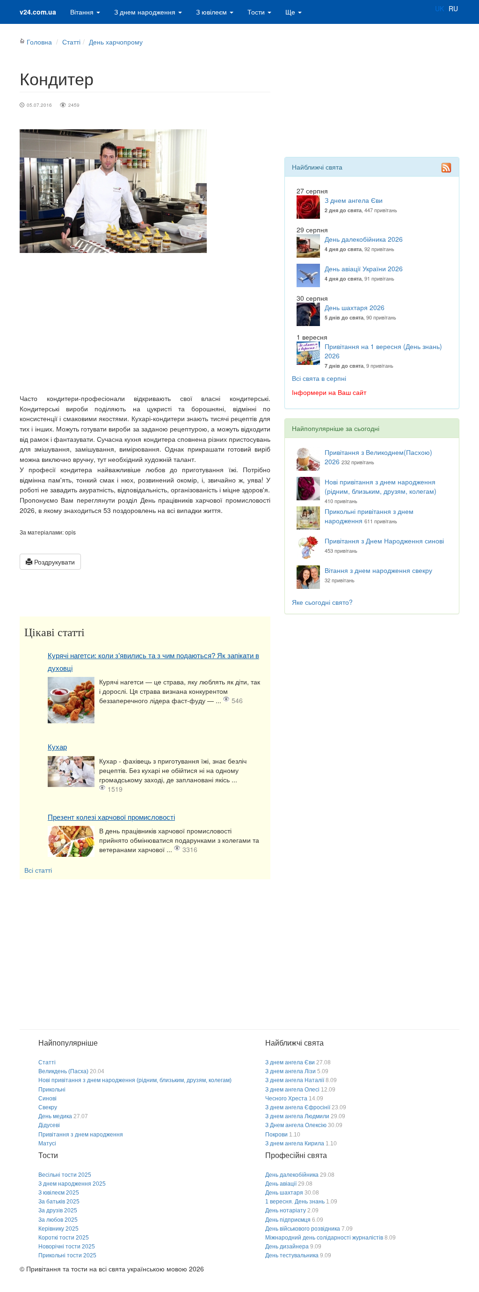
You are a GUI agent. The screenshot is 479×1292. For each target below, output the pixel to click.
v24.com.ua (38, 11)
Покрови (276, 1134)
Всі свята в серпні (319, 378)
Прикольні (51, 1089)
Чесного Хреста (286, 1098)
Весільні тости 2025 (64, 1175)
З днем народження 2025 (72, 1184)
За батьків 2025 (59, 1201)
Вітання (82, 11)
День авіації (281, 1184)
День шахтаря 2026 (355, 307)
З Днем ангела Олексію (296, 1125)
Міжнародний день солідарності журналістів (324, 1237)
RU (453, 8)
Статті (71, 41)
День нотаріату (285, 1210)
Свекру (47, 1107)
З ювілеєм (212, 11)
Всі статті (38, 870)
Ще (291, 11)
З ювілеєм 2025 (58, 1192)
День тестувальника (292, 1255)
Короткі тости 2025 (63, 1237)
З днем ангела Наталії (294, 1080)
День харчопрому (116, 41)
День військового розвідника (302, 1228)
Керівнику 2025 (58, 1228)
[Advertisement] (145, 323)
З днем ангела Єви (354, 200)
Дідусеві (49, 1125)
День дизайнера (287, 1246)
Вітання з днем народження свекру (378, 570)
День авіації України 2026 (364, 268)
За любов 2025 (58, 1220)
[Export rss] (446, 167)
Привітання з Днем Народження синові (384, 540)
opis (70, 532)
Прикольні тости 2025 (67, 1255)
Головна (39, 41)
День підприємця (288, 1220)
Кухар (57, 747)
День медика (55, 1116)
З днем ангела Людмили (297, 1116)
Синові (47, 1098)
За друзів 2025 (57, 1210)
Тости (257, 11)
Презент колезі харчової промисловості (111, 817)
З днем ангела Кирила (294, 1143)
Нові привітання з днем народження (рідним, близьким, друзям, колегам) (380, 486)
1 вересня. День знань (295, 1201)
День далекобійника (292, 1175)
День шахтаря (284, 1192)
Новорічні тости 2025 (66, 1246)
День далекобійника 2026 (364, 239)
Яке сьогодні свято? (322, 602)
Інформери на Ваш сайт (329, 392)
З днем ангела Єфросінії (297, 1107)
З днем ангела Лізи (290, 1071)
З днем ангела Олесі (292, 1089)
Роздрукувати (53, 561)
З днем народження (145, 11)
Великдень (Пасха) (63, 1071)
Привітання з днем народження (80, 1134)
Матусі (47, 1143)
